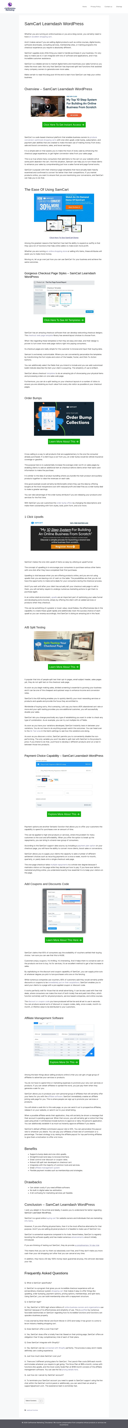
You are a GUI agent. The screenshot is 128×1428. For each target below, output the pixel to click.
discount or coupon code (39, 1001)
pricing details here (70, 1370)
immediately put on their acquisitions (63, 982)
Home (84, 7)
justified (84, 1310)
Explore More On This (62, 1062)
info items (28, 1221)
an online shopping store (56, 251)
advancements (77, 1237)
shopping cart (57, 1291)
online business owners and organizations (82, 1307)
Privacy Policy (96, 7)
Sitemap (119, 7)
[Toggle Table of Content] (39, 1401)
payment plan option (86, 846)
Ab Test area (35, 731)
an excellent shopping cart (40, 37)
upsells (54, 597)
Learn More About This (62, 441)
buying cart (51, 1218)
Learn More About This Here (62, 940)
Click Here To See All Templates (62, 320)
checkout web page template (40, 335)
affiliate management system (47, 1168)
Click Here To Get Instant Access (62, 124)
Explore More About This (62, 814)
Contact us (108, 7)
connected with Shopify (55, 1348)
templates (51, 373)
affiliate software (55, 1096)
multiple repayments (59, 865)
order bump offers (64, 503)
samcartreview (32, 1410)
